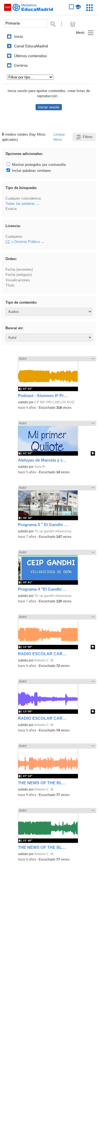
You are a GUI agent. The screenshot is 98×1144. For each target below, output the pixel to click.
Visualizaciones (17, 280)
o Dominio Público (22, 242)
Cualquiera (13, 236)
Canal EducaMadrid (31, 46)
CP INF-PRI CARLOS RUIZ (54, 402)
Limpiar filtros (59, 137)
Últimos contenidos (30, 56)
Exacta (11, 209)
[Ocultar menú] (85, 33)
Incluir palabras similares (31, 171)
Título (9, 285)
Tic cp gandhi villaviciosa (52, 531)
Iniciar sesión (48, 107)
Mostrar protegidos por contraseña (38, 165)
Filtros (88, 137)
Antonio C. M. (44, 660)
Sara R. (40, 466)
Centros (21, 65)
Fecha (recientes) (19, 269)
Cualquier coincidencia (23, 198)
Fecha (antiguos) (18, 275)
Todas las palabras (20, 204)
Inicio (18, 36)
